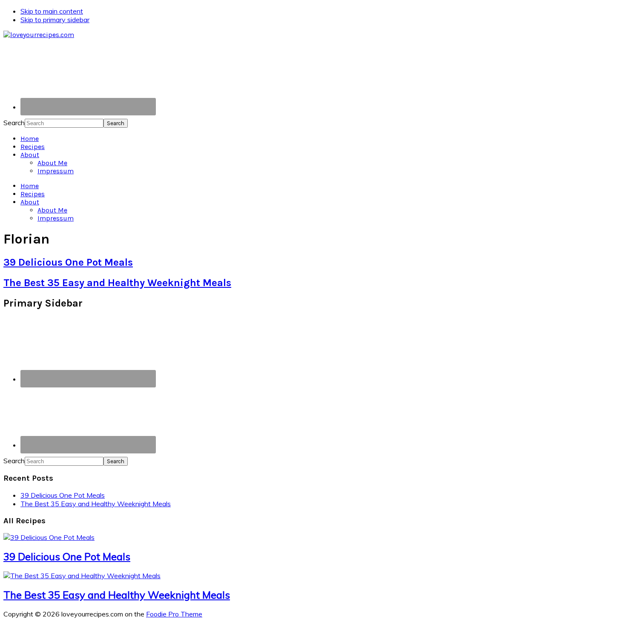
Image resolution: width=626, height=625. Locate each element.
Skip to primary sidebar (54, 19)
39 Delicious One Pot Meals (68, 262)
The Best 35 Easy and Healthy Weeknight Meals (117, 283)
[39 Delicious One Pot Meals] (49, 537)
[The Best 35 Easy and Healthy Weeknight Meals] (82, 575)
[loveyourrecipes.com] (38, 35)
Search (14, 122)
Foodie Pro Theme (174, 614)
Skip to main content (51, 11)
